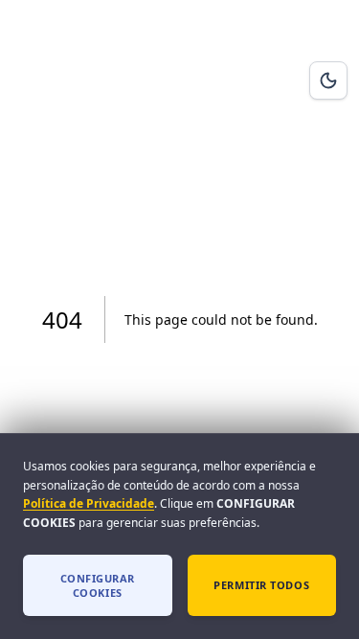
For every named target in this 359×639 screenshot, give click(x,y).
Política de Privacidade (88, 503)
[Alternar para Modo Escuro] (328, 80)
